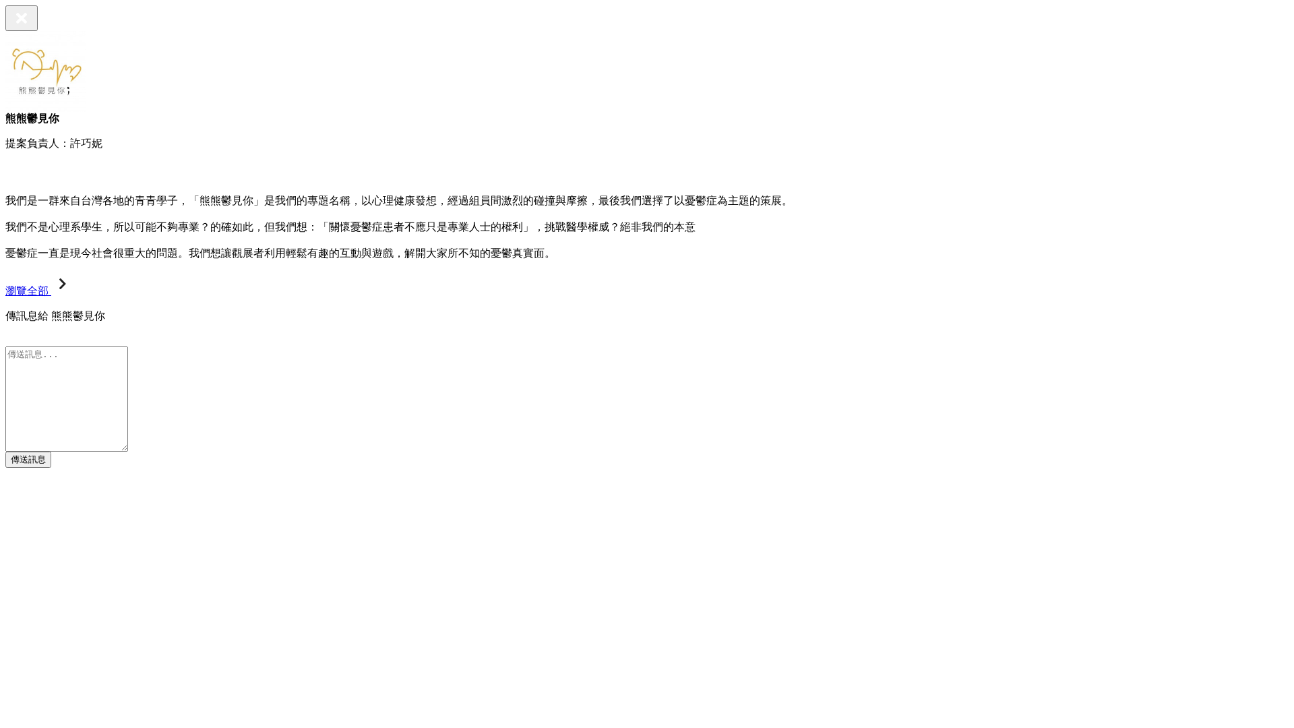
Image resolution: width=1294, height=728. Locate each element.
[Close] (21, 18)
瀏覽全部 (28, 291)
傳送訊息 (28, 459)
